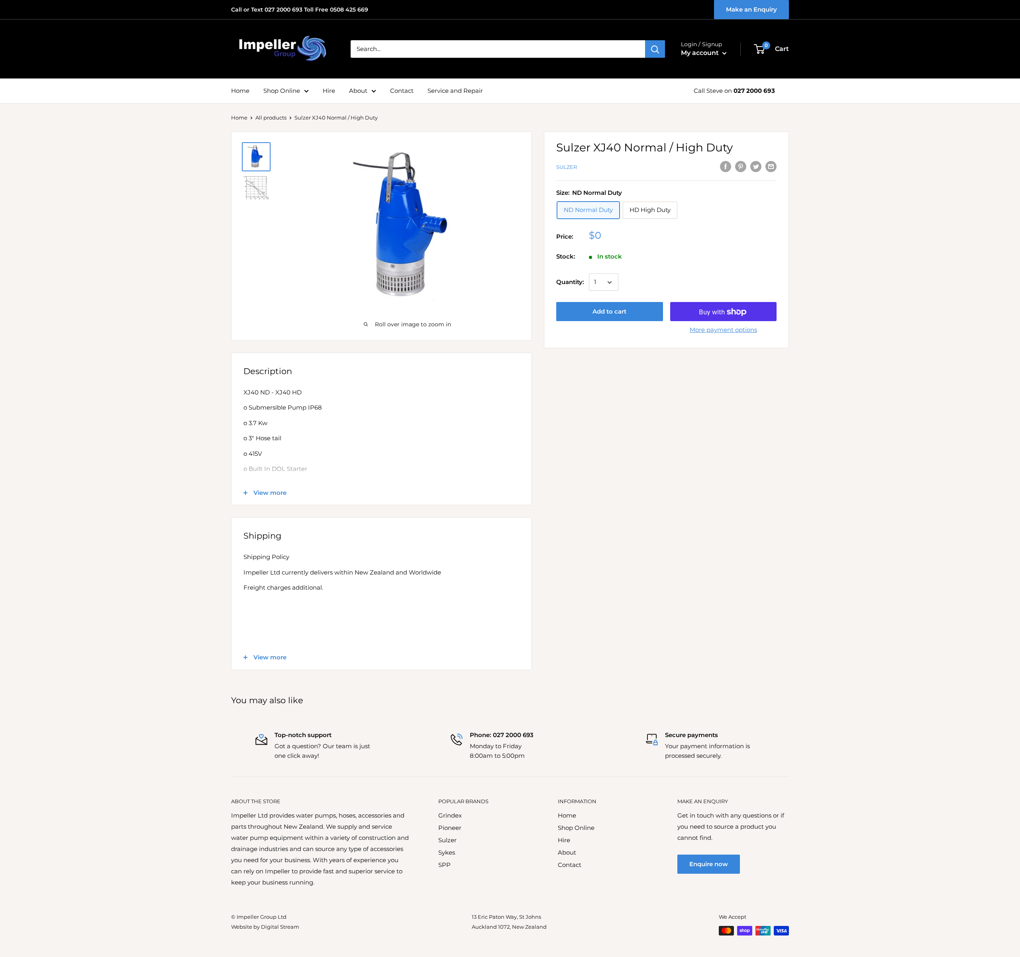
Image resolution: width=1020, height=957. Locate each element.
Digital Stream (280, 927)
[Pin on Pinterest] (740, 166)
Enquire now (708, 864)
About (358, 90)
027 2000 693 (754, 90)
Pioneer (449, 827)
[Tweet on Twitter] (755, 166)
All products (270, 117)
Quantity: (570, 282)
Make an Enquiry (751, 9)
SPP (444, 865)
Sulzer (566, 167)
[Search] (655, 49)
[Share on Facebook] (725, 166)
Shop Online (281, 90)
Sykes (446, 852)
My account (700, 53)
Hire (329, 90)
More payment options (723, 330)
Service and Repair (455, 90)
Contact (402, 90)
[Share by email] (771, 166)
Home (240, 90)
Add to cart (609, 312)
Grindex (450, 815)
